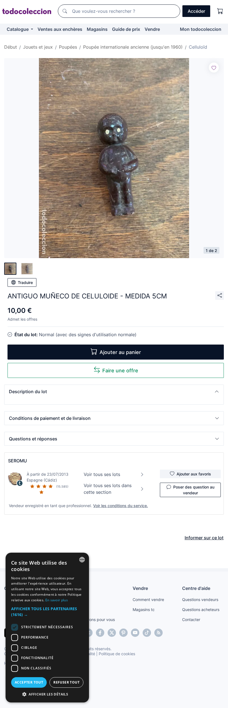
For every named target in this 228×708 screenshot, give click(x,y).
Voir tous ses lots (102, 474)
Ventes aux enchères (60, 29)
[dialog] (47, 627)
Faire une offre (120, 370)
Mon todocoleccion (200, 29)
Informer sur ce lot (204, 537)
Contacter (191, 619)
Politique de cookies (117, 653)
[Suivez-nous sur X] (112, 633)
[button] (114, 391)
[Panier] (220, 11)
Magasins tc (144, 609)
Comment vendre (148, 599)
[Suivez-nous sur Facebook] (100, 633)
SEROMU (17, 460)
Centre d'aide (196, 588)
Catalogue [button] (18, 29)
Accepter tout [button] (29, 682)
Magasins (97, 29)
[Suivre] (214, 68)
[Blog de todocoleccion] (158, 633)
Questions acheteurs (200, 609)
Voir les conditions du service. (120, 505)
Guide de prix (126, 29)
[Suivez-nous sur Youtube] (135, 633)
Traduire (25, 282)
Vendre (152, 29)
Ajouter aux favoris (194, 474)
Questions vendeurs (200, 599)
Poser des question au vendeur (193, 490)
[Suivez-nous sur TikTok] (147, 633)
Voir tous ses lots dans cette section (108, 489)
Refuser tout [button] (66, 682)
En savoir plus (56, 600)
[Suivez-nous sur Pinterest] (123, 633)
